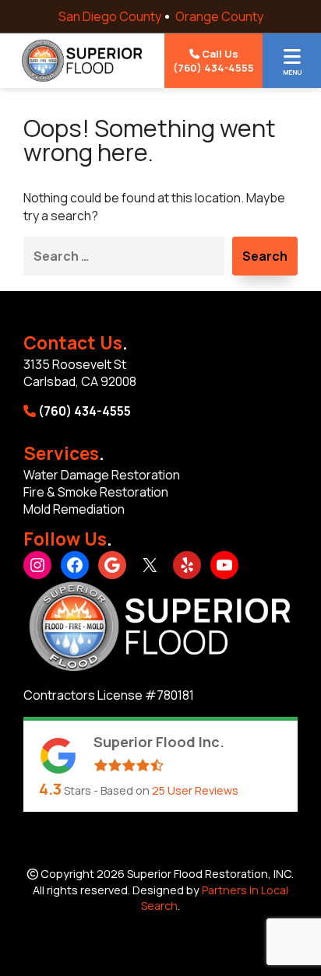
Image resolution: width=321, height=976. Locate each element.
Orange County (219, 16)
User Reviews (195, 790)
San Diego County (109, 16)
